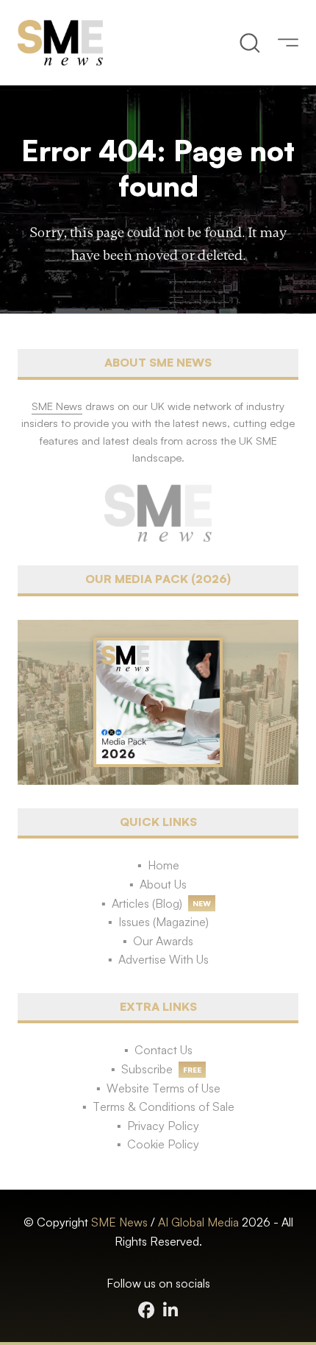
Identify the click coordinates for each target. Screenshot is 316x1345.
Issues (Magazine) (163, 921)
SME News (119, 1222)
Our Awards (163, 940)
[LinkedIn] (170, 1310)
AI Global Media (198, 1222)
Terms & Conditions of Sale (163, 1106)
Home (163, 865)
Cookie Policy (163, 1144)
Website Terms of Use (163, 1088)
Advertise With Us (163, 959)
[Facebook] (146, 1310)
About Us (163, 884)
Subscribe (147, 1069)
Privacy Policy (163, 1125)
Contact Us (163, 1049)
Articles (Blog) (147, 903)
